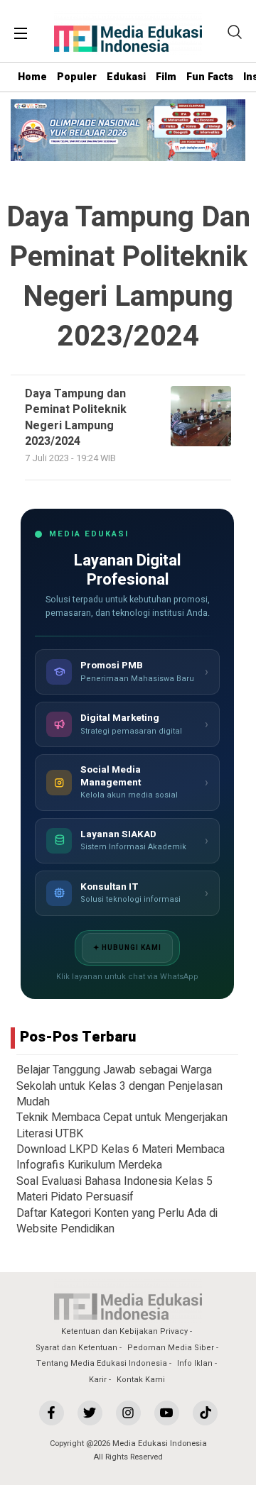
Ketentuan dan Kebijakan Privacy (124, 1331)
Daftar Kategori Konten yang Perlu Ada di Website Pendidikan (117, 1221)
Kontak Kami (141, 1379)
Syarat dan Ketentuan (76, 1347)
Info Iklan (195, 1363)
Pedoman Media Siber (170, 1347)
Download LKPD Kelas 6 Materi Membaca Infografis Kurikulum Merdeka (120, 1157)
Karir (98, 1379)
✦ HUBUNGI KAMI (127, 948)
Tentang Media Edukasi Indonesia (101, 1363)
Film (166, 77)
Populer (77, 77)
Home (32, 77)
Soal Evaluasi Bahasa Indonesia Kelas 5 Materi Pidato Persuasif (114, 1189)
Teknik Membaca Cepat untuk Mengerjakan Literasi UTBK (122, 1125)
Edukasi (126, 77)
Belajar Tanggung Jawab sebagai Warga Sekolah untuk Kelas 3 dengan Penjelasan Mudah (119, 1085)
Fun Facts (209, 77)
